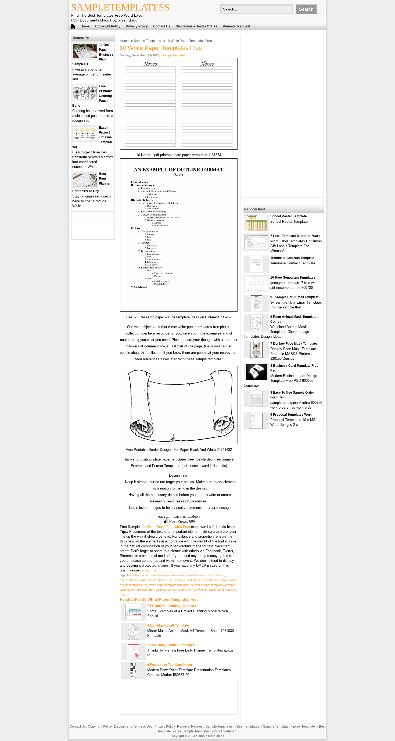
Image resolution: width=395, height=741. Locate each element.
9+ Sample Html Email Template (294, 297)
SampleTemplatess (120, 7)
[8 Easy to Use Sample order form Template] (256, 406)
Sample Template (276, 726)
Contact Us (161, 26)
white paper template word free (215, 585)
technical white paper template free (197, 580)
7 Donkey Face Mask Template (293, 344)
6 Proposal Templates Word (291, 414)
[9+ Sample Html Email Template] (256, 310)
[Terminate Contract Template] (256, 271)
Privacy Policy (137, 26)
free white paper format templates (149, 575)
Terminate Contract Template (292, 258)
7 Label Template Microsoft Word (295, 236)
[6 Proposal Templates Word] (256, 428)
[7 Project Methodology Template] (133, 619)
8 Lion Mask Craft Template (168, 625)
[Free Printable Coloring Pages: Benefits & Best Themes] (85, 98)
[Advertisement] (283, 115)
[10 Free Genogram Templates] (256, 291)
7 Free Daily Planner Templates (171, 645)
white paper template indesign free (171, 585)
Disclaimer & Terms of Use (196, 26)
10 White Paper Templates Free (165, 527)
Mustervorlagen (225, 731)
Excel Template (304, 726)
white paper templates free (137, 589)
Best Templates (248, 726)
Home (85, 26)
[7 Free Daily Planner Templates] (133, 658)
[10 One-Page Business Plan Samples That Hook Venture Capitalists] (85, 57)
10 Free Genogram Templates (292, 277)
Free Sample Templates (192, 731)
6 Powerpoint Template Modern (170, 665)
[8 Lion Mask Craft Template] (133, 638)
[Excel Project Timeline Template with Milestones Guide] (85, 139)
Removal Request (236, 26)
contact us (148, 570)
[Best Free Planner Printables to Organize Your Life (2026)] (85, 186)
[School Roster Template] (256, 229)
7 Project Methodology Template (171, 606)
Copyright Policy (107, 26)
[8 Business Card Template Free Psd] (256, 379)
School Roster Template (288, 216)
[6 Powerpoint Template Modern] (133, 678)
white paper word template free (176, 589)
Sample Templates (147, 41)
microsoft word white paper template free (146, 580)
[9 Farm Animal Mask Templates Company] (256, 330)
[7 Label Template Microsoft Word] (256, 248)
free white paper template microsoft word (198, 575)
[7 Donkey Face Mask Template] (256, 357)
